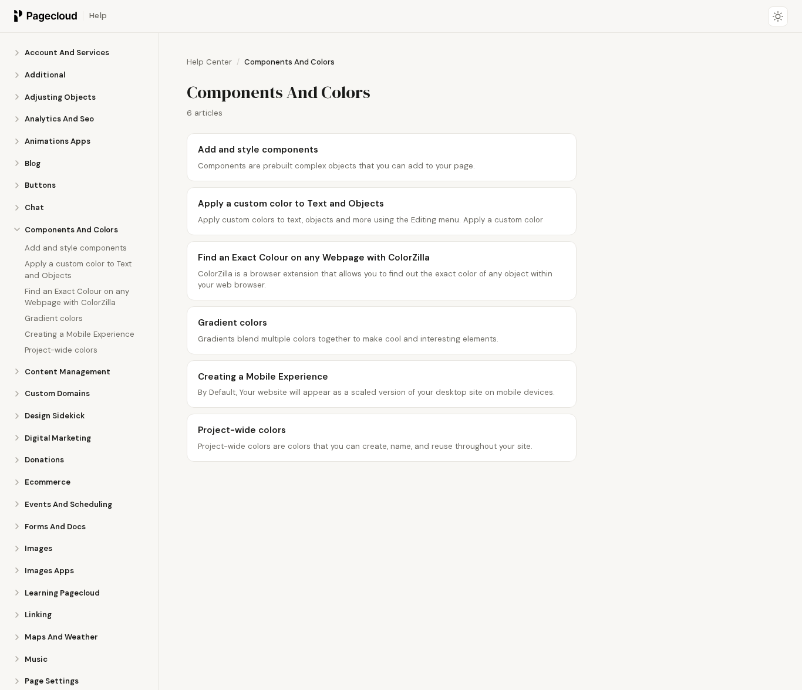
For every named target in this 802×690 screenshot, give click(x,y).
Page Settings (52, 681)
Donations (44, 460)
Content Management (67, 371)
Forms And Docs (55, 526)
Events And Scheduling (68, 504)
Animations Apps (57, 141)
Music (36, 659)
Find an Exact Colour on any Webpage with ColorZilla (77, 296)
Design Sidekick (55, 416)
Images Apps (49, 571)
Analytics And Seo (59, 119)
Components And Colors (71, 230)
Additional (45, 75)
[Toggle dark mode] (778, 16)
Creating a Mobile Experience (79, 334)
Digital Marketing (58, 438)
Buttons (40, 185)
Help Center (209, 62)
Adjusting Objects (60, 97)
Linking (38, 615)
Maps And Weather (61, 637)
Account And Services (67, 53)
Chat (34, 207)
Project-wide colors (61, 349)
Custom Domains (57, 393)
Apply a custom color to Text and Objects (78, 269)
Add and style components (76, 248)
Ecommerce (47, 482)
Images (38, 548)
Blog (33, 163)
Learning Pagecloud (62, 592)
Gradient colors (54, 318)
